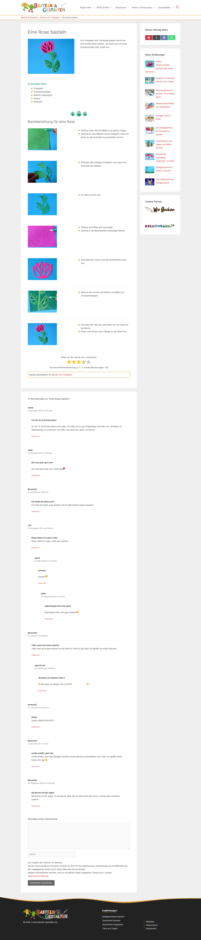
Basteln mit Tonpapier (62, 375)
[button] (177, 7)
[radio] (69, 362)
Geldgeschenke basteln (113, 916)
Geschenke (120, 7)
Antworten (35, 436)
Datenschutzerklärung (38, 876)
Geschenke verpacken (112, 924)
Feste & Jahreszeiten (142, 7)
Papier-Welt (85, 7)
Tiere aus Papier (109, 928)
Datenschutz (152, 925)
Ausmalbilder (164, 7)
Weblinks (150, 922)
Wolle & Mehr (103, 7)
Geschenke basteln (111, 920)
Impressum (151, 928)
